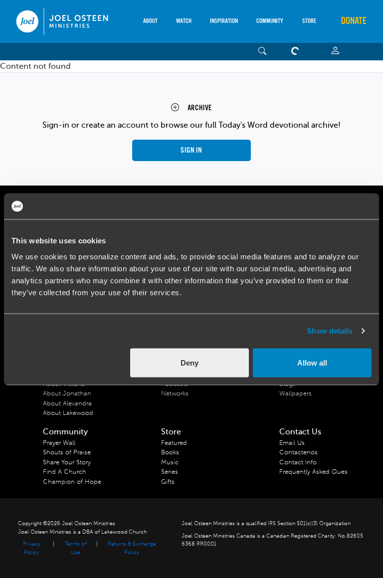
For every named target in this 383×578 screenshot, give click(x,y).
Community (269, 21)
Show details (329, 331)
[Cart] (297, 51)
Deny (189, 362)
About (150, 21)
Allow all (312, 362)
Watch (184, 21)
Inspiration (224, 21)
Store (309, 21)
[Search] (262, 51)
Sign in (191, 150)
